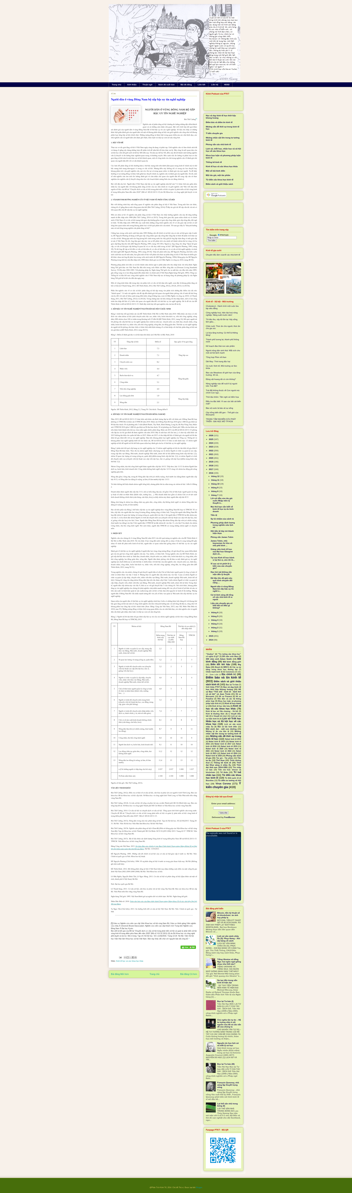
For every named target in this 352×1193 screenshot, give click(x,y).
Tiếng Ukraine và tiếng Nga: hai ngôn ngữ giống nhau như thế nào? (229, 961)
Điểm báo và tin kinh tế (223, 677)
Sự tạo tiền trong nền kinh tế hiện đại (227, 981)
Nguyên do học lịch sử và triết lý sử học (228, 1044)
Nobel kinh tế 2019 (229, 746)
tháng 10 (215, 484)
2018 (211, 465)
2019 (211, 462)
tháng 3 (215, 624)
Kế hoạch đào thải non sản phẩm (220, 346)
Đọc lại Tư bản (232, 685)
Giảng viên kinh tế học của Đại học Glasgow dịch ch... (222, 551)
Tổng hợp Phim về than (216, 357)
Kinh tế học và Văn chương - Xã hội (222, 711)
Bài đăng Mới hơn (120, 974)
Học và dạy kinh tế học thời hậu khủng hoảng (223, 688)
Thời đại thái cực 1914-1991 (223, 766)
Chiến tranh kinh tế (214, 672)
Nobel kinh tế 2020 (214, 749)
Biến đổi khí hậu (220, 664)
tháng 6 (215, 612)
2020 (211, 458)
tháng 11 (215, 480)
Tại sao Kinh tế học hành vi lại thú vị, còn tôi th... (223, 558)
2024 (211, 443)
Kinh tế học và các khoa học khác (129, 961)
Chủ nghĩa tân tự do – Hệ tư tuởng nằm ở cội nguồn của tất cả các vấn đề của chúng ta (229, 1023)
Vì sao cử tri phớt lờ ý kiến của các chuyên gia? (221, 566)
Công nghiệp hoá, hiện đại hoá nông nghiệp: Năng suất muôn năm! (222, 314)
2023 (211, 447)
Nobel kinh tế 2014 (233, 739)
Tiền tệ (214, 515)
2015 (211, 636)
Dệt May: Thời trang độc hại (218, 361)
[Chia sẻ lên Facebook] (133, 957)
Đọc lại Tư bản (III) (226, 1064)
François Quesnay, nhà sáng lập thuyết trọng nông (228, 1084)
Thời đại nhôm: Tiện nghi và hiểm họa (222, 397)
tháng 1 (215, 631)
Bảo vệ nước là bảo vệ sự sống (219, 408)
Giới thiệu (132, 84)
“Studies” (210, 654)
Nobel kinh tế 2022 (223, 751)
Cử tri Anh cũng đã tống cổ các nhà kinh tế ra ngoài (222, 597)
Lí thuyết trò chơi (219, 716)
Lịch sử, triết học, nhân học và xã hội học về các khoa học (223, 150)
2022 (211, 450)
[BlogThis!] (127, 957)
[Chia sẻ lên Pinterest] (135, 957)
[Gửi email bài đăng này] (125, 957)
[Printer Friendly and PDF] (188, 947)
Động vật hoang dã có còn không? (221, 379)
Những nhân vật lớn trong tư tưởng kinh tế (223, 732)
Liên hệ (214, 84)
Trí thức (224, 772)
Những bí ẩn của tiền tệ (217, 731)
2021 (211, 454)
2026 (211, 435)
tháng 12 (215, 476)
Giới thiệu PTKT (213, 687)
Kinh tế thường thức (215, 714)
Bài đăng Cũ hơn (188, 974)
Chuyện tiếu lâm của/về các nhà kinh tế (223, 255)
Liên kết (201, 84)
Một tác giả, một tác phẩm (218, 175)
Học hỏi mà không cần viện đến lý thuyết (221, 573)
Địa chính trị (229, 674)
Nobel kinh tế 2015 (217, 742)
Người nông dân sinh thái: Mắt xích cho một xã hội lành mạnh (223, 351)
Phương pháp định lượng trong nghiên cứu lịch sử (223, 525)
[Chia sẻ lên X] (130, 957)
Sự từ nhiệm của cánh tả (222, 519)
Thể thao (220, 760)
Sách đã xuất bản (166, 84)
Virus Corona (223, 783)
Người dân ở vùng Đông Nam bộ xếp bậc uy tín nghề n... (222, 588)
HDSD (226, 84)
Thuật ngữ (147, 84)
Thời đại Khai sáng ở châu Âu (223, 764)
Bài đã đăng (186, 84)
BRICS (226, 667)
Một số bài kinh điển (215, 171)
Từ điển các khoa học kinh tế (219, 180)
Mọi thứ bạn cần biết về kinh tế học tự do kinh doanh (222, 509)
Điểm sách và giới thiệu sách (219, 184)
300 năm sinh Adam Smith (219, 659)
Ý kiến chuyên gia (214, 133)
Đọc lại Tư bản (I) (225, 1001)
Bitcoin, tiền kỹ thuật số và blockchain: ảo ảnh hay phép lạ (228, 915)
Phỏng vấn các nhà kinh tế (218, 144)
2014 (211, 640)
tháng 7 (215, 495)
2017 (211, 469)
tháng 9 (215, 487)
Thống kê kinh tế (214, 162)
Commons (230, 672)
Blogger (199, 1187)
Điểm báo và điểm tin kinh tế (219, 122)
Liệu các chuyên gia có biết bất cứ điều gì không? (222, 605)
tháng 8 (215, 491)
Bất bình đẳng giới (232, 662)
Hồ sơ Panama (225, 696)
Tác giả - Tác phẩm (224, 758)
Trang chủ (116, 84)
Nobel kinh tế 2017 (223, 744)
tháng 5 (215, 616)
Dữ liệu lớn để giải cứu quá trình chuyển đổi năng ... (221, 580)
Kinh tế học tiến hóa (221, 706)
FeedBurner (229, 817)
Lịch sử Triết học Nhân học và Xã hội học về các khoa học (223, 721)
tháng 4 (215, 620)
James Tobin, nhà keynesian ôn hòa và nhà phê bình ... (221, 543)
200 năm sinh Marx (230, 656)
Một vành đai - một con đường (221, 729)
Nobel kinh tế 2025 (214, 756)
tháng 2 (215, 627)
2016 (211, 473)
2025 (211, 439)
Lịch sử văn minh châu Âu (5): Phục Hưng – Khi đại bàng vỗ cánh (228, 938)
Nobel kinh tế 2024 (229, 753)
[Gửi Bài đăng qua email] (120, 957)
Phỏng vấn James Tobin (222, 537)
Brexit (217, 667)
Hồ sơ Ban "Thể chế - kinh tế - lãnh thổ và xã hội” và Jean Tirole (223, 691)
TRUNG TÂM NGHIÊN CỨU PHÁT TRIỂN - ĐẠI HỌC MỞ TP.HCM (221, 420)
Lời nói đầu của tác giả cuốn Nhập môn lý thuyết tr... (221, 500)
